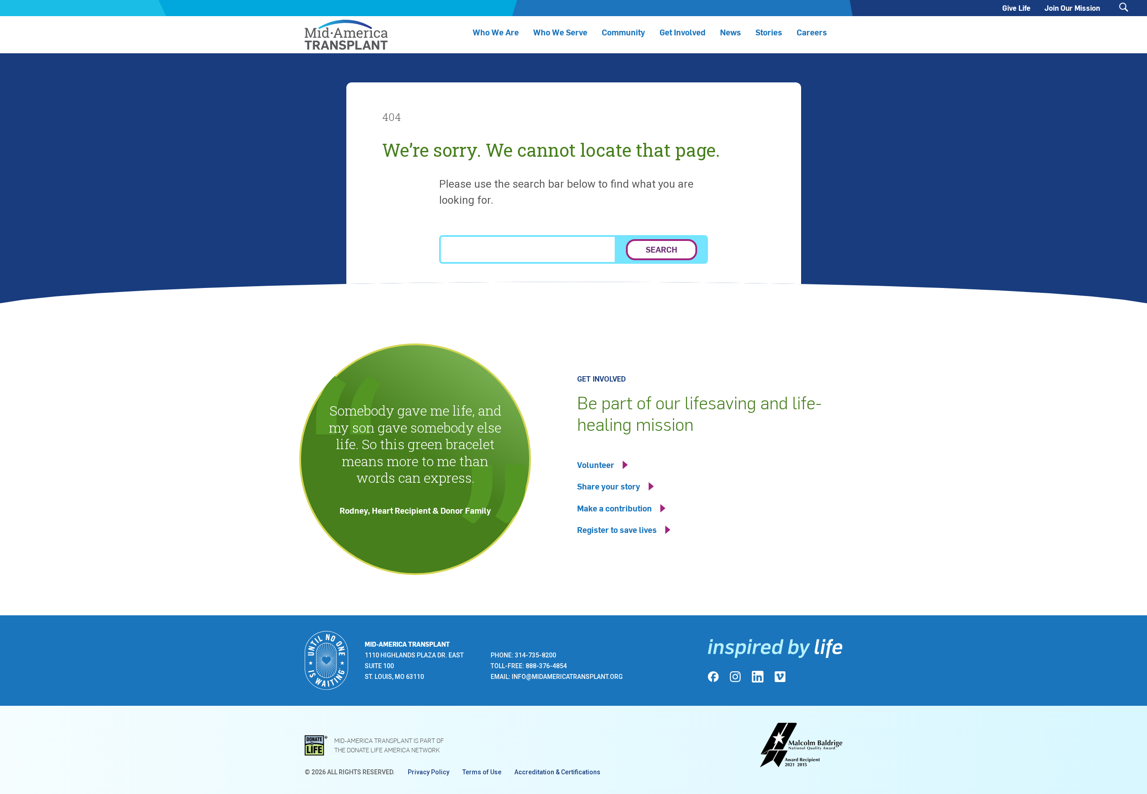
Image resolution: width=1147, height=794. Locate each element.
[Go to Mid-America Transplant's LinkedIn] (757, 676)
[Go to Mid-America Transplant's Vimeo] (780, 676)
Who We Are (496, 32)
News (730, 32)
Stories (768, 32)
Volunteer (595, 464)
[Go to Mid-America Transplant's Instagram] (735, 676)
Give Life (1016, 8)
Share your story (608, 486)
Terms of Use (481, 772)
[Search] (1123, 7)
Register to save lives (617, 529)
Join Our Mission (1072, 8)
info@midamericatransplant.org (567, 676)
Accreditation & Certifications (557, 772)
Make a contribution (614, 508)
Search (661, 249)
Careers (812, 32)
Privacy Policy (428, 772)
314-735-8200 (535, 655)
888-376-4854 (546, 666)
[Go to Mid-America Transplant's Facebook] (713, 676)
